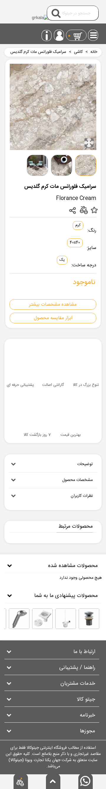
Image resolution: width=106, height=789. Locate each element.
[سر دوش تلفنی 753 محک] (19, 618)
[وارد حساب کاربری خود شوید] (59, 35)
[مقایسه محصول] (83, 209)
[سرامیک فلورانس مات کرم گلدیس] (89, 142)
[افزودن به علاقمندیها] (94, 210)
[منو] (93, 33)
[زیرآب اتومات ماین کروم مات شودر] (89, 618)
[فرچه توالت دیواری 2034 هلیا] (65, 618)
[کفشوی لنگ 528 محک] (42, 618)
